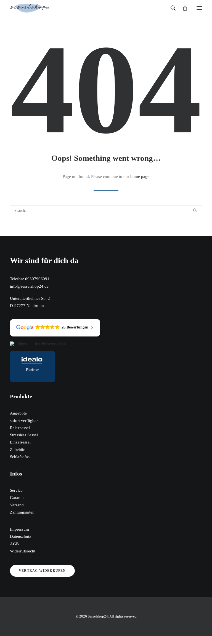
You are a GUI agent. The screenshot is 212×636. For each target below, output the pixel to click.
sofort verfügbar (24, 420)
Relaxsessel (20, 428)
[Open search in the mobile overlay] (170, 8)
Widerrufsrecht (22, 551)
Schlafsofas (20, 457)
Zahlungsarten (22, 512)
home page (139, 176)
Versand (17, 505)
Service (16, 490)
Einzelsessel (20, 442)
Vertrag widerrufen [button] (42, 571)
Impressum (19, 529)
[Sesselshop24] (29, 8)
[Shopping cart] (182, 8)
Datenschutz (20, 536)
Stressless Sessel (24, 435)
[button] (199, 8)
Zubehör (17, 449)
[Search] (106, 210)
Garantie (17, 497)
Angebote (18, 413)
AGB (14, 544)
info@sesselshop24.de (29, 286)
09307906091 (37, 279)
